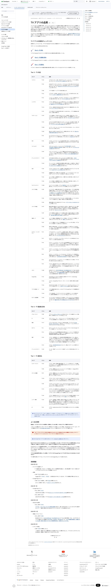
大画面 (49, 564)
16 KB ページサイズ (51, 482)
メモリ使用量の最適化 (61, 272)
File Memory (60, 519)
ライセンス (25, 585)
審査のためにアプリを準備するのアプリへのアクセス (64, 299)
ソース (18, 569)
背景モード (65, 219)
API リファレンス (83, 568)
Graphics (55, 519)
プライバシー (35, 571)
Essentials (14, 1)
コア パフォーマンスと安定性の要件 (47, 506)
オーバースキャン (54, 108)
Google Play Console (45, 428)
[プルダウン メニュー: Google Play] (45, 1)
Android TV (50, 571)
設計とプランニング (24, 1)
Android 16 (66, 566)
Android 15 (66, 568)
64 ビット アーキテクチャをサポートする (57, 492)
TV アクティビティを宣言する (60, 81)
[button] (7, 22)
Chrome (36, 580)
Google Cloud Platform (50, 580)
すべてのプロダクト (60, 580)
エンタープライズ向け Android (22, 566)
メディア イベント (58, 210)
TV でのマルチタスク (61, 235)
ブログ (51, 1)
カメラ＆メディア (36, 569)
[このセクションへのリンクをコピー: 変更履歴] (37, 462)
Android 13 (66, 571)
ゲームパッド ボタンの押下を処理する (58, 124)
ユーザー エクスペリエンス (19, 7)
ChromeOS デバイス (52, 568)
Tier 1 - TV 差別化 (39, 64)
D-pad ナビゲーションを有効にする (58, 169)
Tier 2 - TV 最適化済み (40, 57)
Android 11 (66, 575)
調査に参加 (97, 569)
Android (18, 564)
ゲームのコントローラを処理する (55, 165)
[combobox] (79, 1)
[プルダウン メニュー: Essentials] (17, 1)
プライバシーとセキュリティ (41, 7)
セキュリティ (19, 568)
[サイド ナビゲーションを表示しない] (14, 586)
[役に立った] (77, 18)
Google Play (41, 1)
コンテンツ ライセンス (48, 541)
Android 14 (66, 569)
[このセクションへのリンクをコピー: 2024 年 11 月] (39, 511)
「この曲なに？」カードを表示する (55, 192)
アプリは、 (37, 506)
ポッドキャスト (20, 575)
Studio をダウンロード (84, 569)
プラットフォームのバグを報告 (101, 564)
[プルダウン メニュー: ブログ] (53, 1)
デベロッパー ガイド (83, 566)
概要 (2, 7)
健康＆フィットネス (36, 568)
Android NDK (82, 571)
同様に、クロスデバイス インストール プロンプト (51, 414)
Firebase (42, 580)
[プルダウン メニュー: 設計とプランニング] (29, 1)
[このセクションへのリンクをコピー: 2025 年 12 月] (39, 500)
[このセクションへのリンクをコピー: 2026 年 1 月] (38, 486)
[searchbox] (7, 11)
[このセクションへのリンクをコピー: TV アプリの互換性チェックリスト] (53, 41)
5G (33, 573)
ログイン (108, 1)
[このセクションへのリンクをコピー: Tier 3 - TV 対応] (44, 50)
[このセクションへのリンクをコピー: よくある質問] (40, 422)
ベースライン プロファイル (57, 314)
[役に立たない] (79, 18)
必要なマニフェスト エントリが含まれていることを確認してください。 (61, 432)
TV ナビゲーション (71, 117)
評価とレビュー (68, 413)
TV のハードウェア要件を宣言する (70, 153)
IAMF (65, 396)
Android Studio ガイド (84, 564)
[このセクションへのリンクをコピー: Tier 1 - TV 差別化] (45, 64)
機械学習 (34, 566)
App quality (4, 4)
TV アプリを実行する (66, 98)
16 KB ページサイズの (64, 286)
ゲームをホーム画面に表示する (57, 94)
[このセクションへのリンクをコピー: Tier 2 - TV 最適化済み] (47, 57)
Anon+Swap (49, 519)
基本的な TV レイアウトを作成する (57, 104)
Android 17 (66, 564)
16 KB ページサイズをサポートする (56, 496)
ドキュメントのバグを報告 (100, 566)
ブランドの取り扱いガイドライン (34, 585)
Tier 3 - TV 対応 (39, 50)
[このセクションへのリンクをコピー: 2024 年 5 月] (38, 524)
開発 (33, 1)
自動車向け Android (52, 569)
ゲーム (34, 564)
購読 (98, 585)
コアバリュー (8, 7)
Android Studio (101, 1)
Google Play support (99, 568)
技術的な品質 (30, 7)
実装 (57, 345)
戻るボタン (72, 136)
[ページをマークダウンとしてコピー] (53, 23)
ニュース (18, 571)
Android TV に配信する (58, 438)
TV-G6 (49, 480)
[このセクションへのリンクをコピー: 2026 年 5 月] (38, 464)
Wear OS (50, 566)
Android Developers (34, 18)
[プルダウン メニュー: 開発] (35, 1)
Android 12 (66, 573)
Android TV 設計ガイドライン (74, 33)
